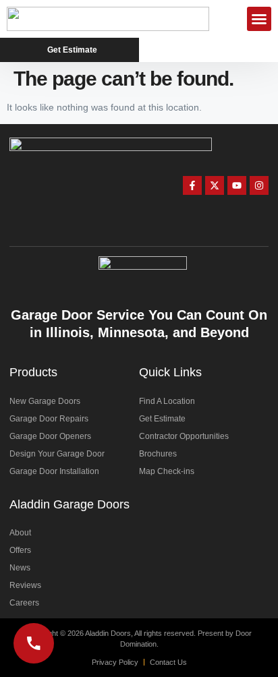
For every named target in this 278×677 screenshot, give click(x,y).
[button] (259, 19)
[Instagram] (259, 185)
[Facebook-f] (192, 185)
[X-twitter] (214, 185)
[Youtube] (236, 185)
